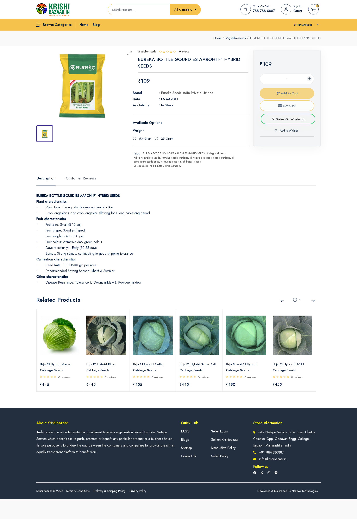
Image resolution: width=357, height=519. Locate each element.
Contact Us (188, 456)
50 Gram (145, 138)
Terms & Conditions (77, 491)
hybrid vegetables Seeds (147, 158)
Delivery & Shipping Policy (109, 491)
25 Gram (167, 138)
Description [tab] (46, 178)
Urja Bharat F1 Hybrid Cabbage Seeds (241, 367)
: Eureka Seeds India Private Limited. (186, 92)
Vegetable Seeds (236, 38)
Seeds (216, 158)
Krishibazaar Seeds (190, 162)
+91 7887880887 (271, 452)
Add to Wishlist (288, 130)
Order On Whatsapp (289, 119)
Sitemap (186, 447)
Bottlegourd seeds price (146, 162)
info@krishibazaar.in (273, 459)
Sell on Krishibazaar (224, 439)
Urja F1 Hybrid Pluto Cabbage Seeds (100, 367)
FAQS (185, 431)
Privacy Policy (138, 491)
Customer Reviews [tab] (81, 178)
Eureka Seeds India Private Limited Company (157, 166)
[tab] (44, 133)
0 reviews (64, 377)
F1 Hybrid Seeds (169, 162)
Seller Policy (219, 456)
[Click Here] (160, 52)
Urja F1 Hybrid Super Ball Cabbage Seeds (198, 367)
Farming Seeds (170, 158)
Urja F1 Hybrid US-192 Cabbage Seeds (288, 367)
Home (217, 38)
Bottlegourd (185, 158)
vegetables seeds (202, 158)
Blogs (185, 439)
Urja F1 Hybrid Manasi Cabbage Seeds (55, 367)
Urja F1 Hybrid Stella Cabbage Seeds (147, 367)
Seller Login (219, 431)
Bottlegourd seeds (216, 153)
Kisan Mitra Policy (223, 447)
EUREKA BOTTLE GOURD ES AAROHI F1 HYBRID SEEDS (174, 153)
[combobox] (185, 9)
